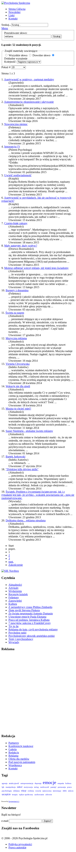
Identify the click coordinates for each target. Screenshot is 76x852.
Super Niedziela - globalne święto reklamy (29, 430)
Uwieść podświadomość (17, 175)
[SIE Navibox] (10, 570)
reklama (16, 791)
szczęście (6, 794)
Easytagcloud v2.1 (14, 801)
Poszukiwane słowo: (15, 32)
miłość (19, 787)
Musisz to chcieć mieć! (18, 408)
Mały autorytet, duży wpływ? (20, 245)
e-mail (4, 820)
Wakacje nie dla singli (18, 386)
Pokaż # (6, 67)
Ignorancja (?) (12, 146)
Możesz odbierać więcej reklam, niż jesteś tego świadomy (36, 268)
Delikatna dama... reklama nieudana (26, 520)
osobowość (44, 787)
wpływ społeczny (26, 794)
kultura (68, 783)
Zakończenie (15, 564)
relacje (23, 791)
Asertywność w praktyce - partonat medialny (29, 79)
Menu (4, 28)
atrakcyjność (14, 783)
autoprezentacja (27, 783)
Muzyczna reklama (16, 338)
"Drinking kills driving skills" (22, 469)
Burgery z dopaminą (17, 290)
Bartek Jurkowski (15, 456)
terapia (14, 794)
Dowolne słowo (41, 55)
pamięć (53, 787)
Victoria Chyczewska (18, 363)
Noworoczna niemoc (16, 124)
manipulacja (11, 787)
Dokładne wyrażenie (15, 58)
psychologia (7, 791)
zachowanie (39, 794)
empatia (61, 783)
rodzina (31, 791)
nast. (11, 561)
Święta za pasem (14, 312)
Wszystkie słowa (18, 55)
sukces (70, 791)
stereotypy (57, 791)
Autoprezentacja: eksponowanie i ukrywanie (29, 101)
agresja (4, 783)
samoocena (46, 791)
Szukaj (56, 36)
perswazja (62, 787)
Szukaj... (6, 24)
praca (69, 787)
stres (65, 791)
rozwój (38, 791)
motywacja (28, 787)
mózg (36, 787)
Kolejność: (10, 61)
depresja (38, 783)
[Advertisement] (38, 692)
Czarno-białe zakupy (15, 223)
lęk (3, 787)
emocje (49, 782)
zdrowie (48, 794)
